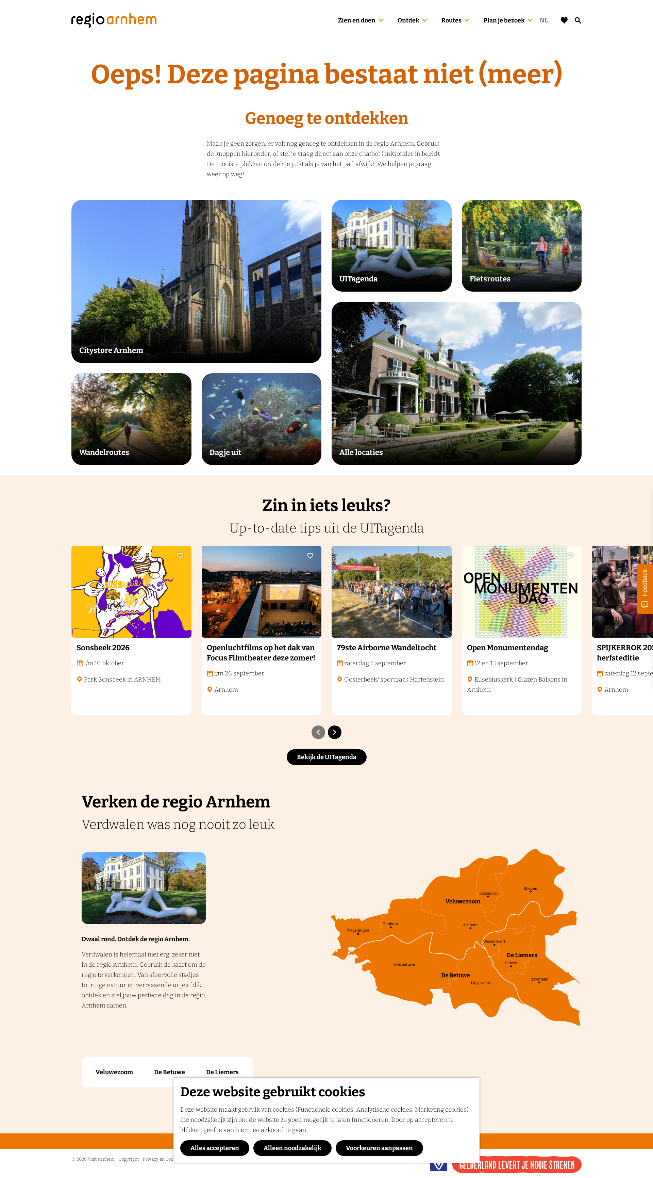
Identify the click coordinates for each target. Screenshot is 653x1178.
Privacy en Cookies (162, 1159)
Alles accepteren (214, 1148)
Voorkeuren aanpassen (379, 1148)
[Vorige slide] (318, 732)
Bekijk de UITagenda (326, 757)
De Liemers (222, 1072)
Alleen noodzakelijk (292, 1148)
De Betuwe (169, 1072)
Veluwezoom (114, 1072)
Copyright (129, 1159)
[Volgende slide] (334, 732)
